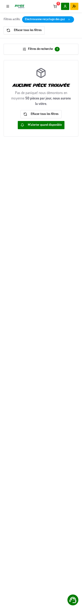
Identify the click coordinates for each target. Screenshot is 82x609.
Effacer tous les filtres (28, 30)
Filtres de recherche (43, 49)
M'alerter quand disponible (45, 124)
